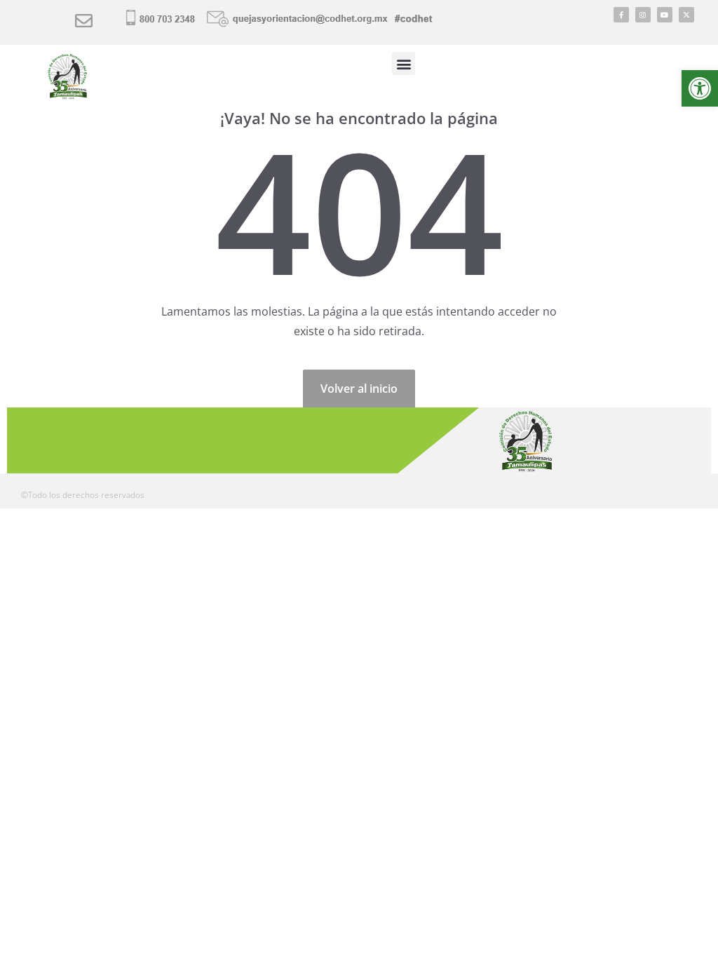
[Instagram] (643, 14)
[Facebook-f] (621, 14)
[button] (700, 88)
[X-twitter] (686, 14)
